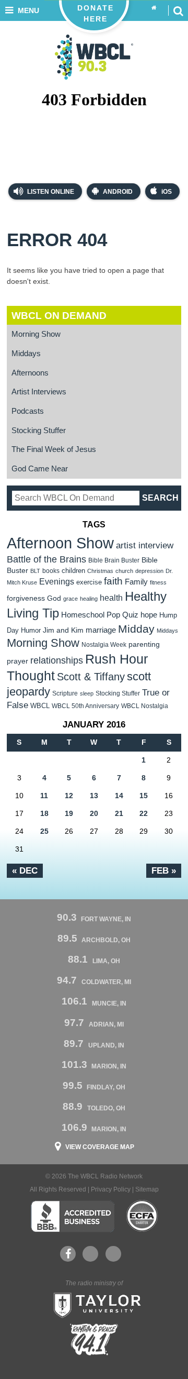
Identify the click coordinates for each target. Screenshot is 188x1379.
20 (94, 813)
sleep (86, 693)
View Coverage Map (99, 1147)
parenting (144, 644)
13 (94, 795)
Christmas (100, 571)
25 (44, 831)
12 (69, 795)
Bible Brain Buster (113, 560)
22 (143, 813)
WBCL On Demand (59, 315)
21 (119, 813)
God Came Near (39, 469)
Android (118, 191)
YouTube (90, 1254)
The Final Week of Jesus (53, 449)
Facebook (68, 1254)
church (124, 571)
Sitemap (147, 1189)
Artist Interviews (38, 392)
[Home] (154, 8)
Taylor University (94, 1304)
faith (113, 581)
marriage (101, 630)
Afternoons (30, 373)
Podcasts (27, 411)
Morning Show (36, 334)
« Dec (25, 870)
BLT (35, 571)
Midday (136, 629)
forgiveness (26, 598)
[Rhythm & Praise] (94, 1339)
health (111, 597)
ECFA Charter (142, 1216)
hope (148, 615)
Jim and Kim (63, 630)
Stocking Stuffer (38, 430)
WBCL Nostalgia (144, 706)
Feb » (163, 870)
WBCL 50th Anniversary (85, 706)
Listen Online (50, 191)
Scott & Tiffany (91, 676)
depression (149, 571)
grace (70, 598)
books (51, 570)
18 (44, 813)
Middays (26, 353)
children (73, 571)
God (54, 598)
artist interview (144, 545)
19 (69, 813)
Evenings (56, 581)
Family (136, 581)
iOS (166, 191)
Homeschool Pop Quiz (99, 615)
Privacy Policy (111, 1189)
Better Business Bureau (72, 1216)
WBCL (40, 706)
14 (119, 795)
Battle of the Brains (46, 559)
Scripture (65, 693)
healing (89, 598)
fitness (158, 582)
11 (44, 795)
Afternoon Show (60, 542)
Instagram (113, 1254)
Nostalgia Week (103, 644)
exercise (89, 582)
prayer (17, 661)
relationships (56, 660)
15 (143, 795)
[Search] (178, 10)
